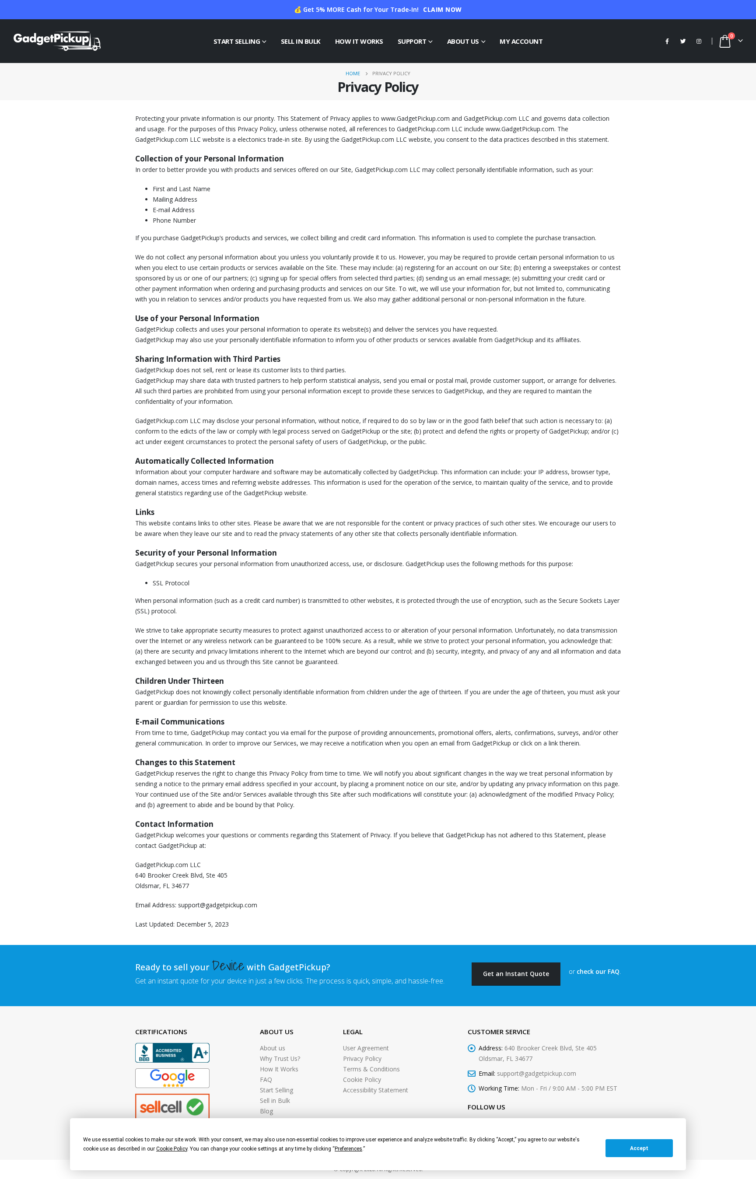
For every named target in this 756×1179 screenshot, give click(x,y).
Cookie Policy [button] (171, 1149)
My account (521, 41)
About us (272, 1048)
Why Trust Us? (280, 1058)
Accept (639, 1148)
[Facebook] (667, 41)
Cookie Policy (362, 1079)
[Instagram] (698, 41)
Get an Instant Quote (516, 973)
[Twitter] (683, 41)
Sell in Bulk (301, 41)
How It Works (359, 41)
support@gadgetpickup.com (536, 1073)
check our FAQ (598, 971)
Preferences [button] (348, 1149)
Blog (266, 1111)
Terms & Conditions (371, 1069)
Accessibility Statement (375, 1090)
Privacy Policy (362, 1058)
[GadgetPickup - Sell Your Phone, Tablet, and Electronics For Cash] (57, 41)
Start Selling (237, 41)
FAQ (266, 1079)
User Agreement (366, 1048)
